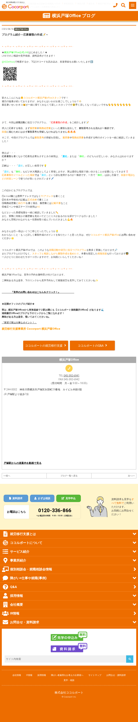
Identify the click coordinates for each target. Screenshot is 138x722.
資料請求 (17, 498)
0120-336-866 (54, 510)
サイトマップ (94, 675)
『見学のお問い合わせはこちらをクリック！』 (38, 292)
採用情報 (41, 675)
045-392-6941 (71, 375)
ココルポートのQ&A (91, 345)
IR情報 (29, 675)
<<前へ (6, 475)
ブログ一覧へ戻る (69, 475)
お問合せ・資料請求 (116, 675)
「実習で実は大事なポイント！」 (19, 322)
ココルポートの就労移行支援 (44, 345)
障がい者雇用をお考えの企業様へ (67, 675)
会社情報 (16, 675)
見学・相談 (69, 680)
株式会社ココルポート (69, 692)
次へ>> (131, 475)
